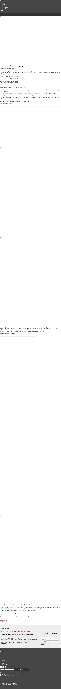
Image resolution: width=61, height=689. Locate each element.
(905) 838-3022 (5, 674)
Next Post (3, 621)
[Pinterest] (5, 667)
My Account (5, 664)
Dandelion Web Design (12, 684)
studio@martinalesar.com (8, 675)
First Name (43, 639)
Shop (3, 4)
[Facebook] (1, 667)
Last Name (43, 641)
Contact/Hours (5, 7)
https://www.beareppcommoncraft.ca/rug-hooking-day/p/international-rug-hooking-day (33, 616)
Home (3, 3)
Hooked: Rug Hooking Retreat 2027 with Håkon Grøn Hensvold (17, 634)
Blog (3, 6)
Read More (3, 643)
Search (21, 669)
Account (4, 8)
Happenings (3, 68)
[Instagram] (3, 667)
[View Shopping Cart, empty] (1, 11)
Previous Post (4, 620)
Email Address (44, 636)
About (3, 662)
